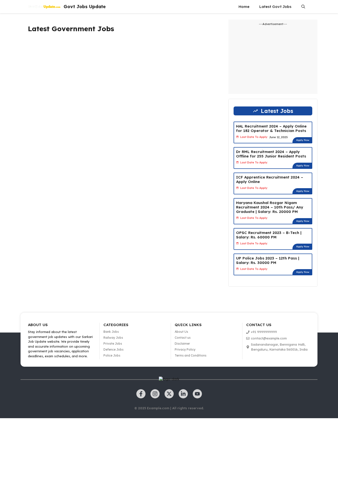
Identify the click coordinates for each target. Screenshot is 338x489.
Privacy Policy (185, 349)
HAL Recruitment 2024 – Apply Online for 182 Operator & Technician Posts (271, 128)
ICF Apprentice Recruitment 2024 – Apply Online (269, 179)
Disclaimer (182, 343)
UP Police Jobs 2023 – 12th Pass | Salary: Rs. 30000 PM (267, 260)
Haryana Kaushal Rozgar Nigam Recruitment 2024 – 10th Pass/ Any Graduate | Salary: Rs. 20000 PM (269, 207)
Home (244, 6)
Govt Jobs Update (85, 6)
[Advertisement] (121, 85)
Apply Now (302, 140)
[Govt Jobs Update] (44, 6)
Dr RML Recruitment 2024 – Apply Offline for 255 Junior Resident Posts (271, 153)
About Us (181, 332)
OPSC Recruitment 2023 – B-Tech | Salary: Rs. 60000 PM (268, 234)
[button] (303, 6)
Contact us (183, 337)
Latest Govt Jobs (275, 6)
